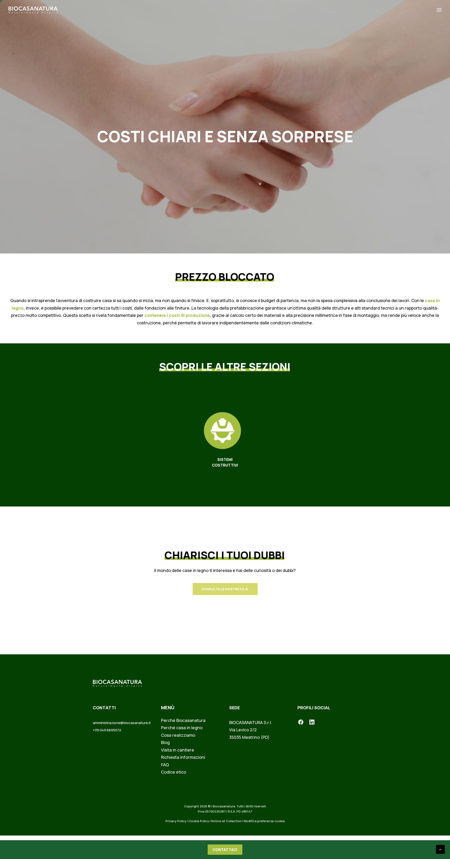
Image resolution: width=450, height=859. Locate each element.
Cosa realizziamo (178, 735)
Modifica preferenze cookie (264, 821)
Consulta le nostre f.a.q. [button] (225, 589)
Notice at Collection (226, 821)
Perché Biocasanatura (183, 720)
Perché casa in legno (181, 727)
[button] (439, 10)
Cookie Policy (198, 821)
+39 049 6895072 (107, 730)
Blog (165, 742)
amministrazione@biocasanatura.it (122, 722)
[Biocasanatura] (33, 9)
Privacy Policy (175, 821)
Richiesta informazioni (183, 757)
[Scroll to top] (440, 849)
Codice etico (173, 772)
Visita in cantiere (177, 750)
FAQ (165, 764)
